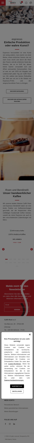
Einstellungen (17, 391)
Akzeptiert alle (17, 386)
